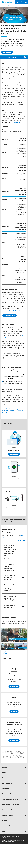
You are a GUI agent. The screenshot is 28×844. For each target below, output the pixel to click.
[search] (22, 2)
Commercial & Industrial (9, 810)
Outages (4, 767)
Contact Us (5, 788)
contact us (9, 349)
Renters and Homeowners (10, 794)
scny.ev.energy (15, 122)
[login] (17, 2)
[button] (7, 632)
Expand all (21, 540)
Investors (5, 820)
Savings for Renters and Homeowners (11, 5)
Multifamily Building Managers (11, 799)
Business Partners (7, 815)
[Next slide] (6, 652)
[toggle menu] (26, 2)
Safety (4, 772)
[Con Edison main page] (6, 2)
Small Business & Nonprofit (10, 804)
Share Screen (5, 837)
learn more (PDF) (9, 315)
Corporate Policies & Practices (8, 836)
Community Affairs (7, 783)
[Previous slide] (3, 652)
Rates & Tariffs (6, 826)
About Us (5, 778)
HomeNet (18, 836)
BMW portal (19, 521)
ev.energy (9, 521)
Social (4, 831)
